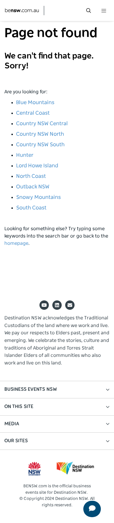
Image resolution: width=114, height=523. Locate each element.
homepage (16, 243)
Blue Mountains (35, 102)
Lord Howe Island (37, 165)
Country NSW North (40, 134)
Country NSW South (40, 144)
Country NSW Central (42, 123)
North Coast (31, 176)
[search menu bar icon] (88, 10)
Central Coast (33, 113)
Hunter (24, 155)
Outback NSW (32, 187)
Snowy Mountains (38, 197)
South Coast (31, 208)
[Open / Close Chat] (91, 508)
